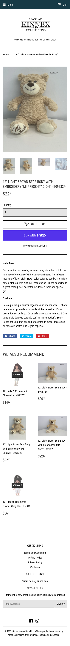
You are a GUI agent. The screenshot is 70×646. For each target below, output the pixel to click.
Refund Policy (35, 557)
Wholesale (35, 567)
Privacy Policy (35, 562)
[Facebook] (31, 621)
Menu (10, 4)
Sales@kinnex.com (35, 581)
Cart (64, 4)
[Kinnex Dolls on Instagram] (37, 621)
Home (6, 54)
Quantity (7, 204)
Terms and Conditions (35, 552)
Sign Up (61, 603)
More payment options (35, 245)
